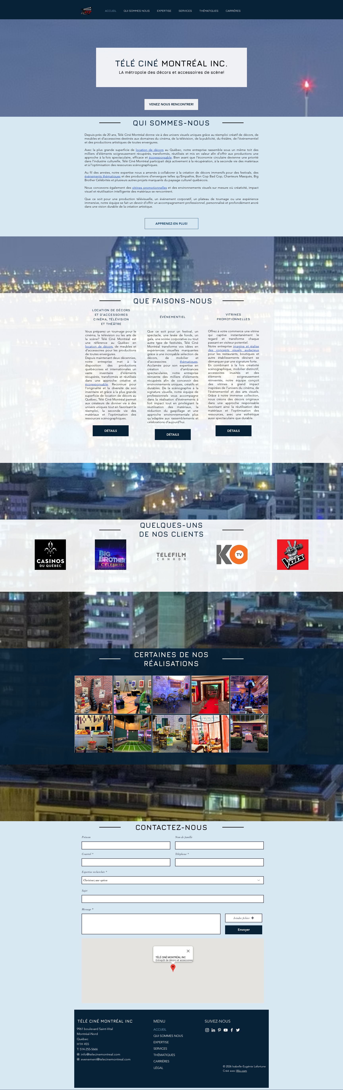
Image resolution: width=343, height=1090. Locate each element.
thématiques (189, 361)
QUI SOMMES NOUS (168, 1036)
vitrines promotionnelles (149, 187)
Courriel (86, 854)
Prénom (86, 837)
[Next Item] (262, 714)
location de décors (150, 150)
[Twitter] (237, 1030)
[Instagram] (207, 1030)
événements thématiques (102, 176)
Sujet (84, 890)
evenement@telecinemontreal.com (106, 1059)
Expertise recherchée (93, 871)
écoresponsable (160, 157)
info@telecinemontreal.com (100, 1054)
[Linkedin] (213, 1030)
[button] (243, 918)
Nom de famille (183, 837)
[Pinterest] (219, 1030)
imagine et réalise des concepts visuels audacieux (233, 348)
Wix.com (241, 1071)
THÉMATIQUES (164, 1055)
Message (86, 909)
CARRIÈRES (161, 1061)
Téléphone (181, 854)
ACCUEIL (159, 1029)
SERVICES (160, 1048)
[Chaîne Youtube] (225, 1030)
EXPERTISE (161, 1042)
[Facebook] (231, 1030)
